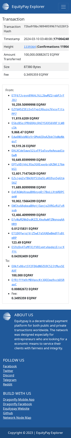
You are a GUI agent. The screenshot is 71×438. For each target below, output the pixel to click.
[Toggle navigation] (63, 7)
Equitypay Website (16, 408)
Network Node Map (17, 418)
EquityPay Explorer (27, 6)
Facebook (10, 366)
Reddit (7, 384)
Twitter (8, 371)
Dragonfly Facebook (17, 404)
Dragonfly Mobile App (18, 399)
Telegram (9, 380)
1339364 (30, 47)
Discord (8, 375)
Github (8, 413)
